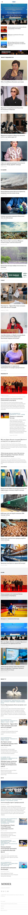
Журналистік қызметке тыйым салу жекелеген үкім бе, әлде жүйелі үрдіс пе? (13, 136)
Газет (2, 819)
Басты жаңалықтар (10, 9)
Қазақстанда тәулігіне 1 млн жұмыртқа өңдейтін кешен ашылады (13, 539)
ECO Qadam (3, 169)
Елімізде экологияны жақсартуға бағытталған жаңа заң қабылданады (12, 217)
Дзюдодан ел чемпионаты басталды (16, 34)
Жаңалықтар (19, 9)
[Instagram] (6, 891)
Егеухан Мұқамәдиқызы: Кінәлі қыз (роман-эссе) (13, 705)
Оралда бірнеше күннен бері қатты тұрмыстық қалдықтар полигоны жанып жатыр (13, 192)
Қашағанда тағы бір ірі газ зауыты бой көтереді (13, 563)
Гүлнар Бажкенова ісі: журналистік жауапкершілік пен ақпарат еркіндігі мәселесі (13, 366)
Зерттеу (2, 908)
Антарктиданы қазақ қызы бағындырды (8, 868)
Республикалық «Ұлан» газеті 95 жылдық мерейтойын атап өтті (8, 827)
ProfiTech (3, 896)
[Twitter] (4, 891)
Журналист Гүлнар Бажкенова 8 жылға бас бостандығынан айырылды (12, 108)
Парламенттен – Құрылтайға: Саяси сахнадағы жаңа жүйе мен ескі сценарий (13, 306)
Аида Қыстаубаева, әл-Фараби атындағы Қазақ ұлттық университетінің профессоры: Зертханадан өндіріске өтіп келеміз (13, 336)
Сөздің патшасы (20, 701)
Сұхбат (3, 739)
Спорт (20, 396)
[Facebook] (2, 891)
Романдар (12, 701)
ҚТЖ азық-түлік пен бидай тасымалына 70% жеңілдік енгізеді (12, 514)
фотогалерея (9, 800)
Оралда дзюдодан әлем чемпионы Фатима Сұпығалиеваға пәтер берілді (17, 27)
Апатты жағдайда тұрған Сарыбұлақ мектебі (12, 802)
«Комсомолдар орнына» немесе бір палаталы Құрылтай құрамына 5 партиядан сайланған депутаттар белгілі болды (12, 454)
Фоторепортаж (5, 823)
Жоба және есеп (4, 910)
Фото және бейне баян (8, 842)
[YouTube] (8, 891)
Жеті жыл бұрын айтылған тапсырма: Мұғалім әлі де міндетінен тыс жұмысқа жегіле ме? (14, 14)
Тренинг (2, 906)
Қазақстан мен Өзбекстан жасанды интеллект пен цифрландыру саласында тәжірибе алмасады (14, 489)
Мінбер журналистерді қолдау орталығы (9, 903)
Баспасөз (3, 818)
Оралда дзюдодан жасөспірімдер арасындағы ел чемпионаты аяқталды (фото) (9, 849)
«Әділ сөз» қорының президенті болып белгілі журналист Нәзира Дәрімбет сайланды (13, 163)
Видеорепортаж (16, 700)
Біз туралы (3, 901)
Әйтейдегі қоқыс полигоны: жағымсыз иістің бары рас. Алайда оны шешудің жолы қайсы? (9, 763)
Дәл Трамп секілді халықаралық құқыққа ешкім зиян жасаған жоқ (9, 743)
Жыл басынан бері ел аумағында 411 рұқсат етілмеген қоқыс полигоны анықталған (12, 241)
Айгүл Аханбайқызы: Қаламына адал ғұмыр (12, 82)
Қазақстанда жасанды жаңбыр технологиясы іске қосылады (13, 266)
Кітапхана (6, 701)
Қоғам (14, 10)
